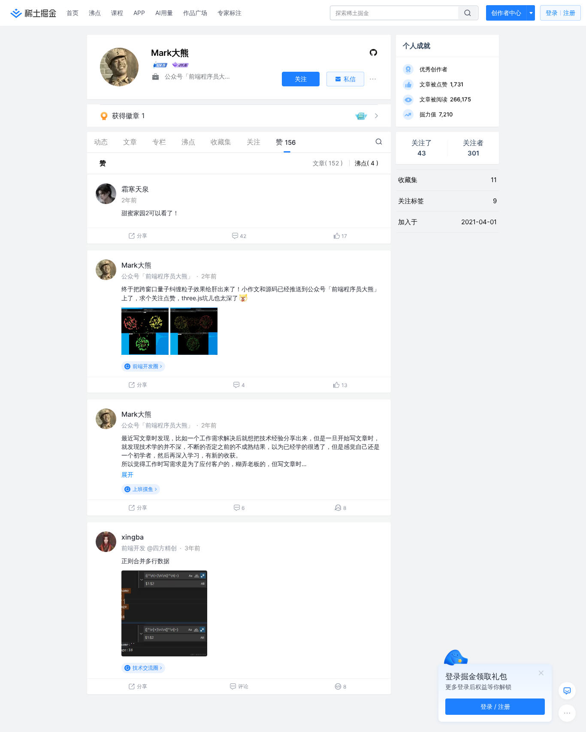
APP (139, 12)
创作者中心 (506, 12)
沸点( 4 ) (366, 163)
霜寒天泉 (135, 189)
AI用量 (164, 12)
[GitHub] (373, 54)
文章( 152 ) (328, 163)
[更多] (567, 713)
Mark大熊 (136, 265)
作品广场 (195, 12)
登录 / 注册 (495, 706)
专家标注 (229, 12)
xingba (132, 537)
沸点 (95, 12)
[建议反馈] (567, 690)
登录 (560, 12)
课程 (117, 12)
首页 (72, 12)
